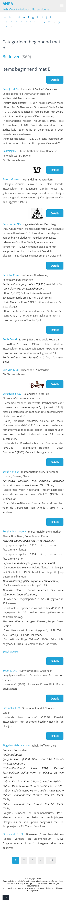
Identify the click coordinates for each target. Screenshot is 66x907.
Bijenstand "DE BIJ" (14, 834)
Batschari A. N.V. (12, 224)
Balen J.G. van (11, 179)
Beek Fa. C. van (11, 275)
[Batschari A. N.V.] (37, 213)
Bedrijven (11, 56)
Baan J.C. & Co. (11, 89)
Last (51, 860)
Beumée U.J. (10, 670)
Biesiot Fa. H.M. (12, 708)
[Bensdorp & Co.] (37, 384)
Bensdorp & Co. (12, 393)
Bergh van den (11, 471)
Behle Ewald (10, 339)
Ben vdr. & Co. (11, 369)
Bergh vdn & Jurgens (14, 531)
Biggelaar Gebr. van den (16, 745)
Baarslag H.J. (10, 150)
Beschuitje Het (11, 651)
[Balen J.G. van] (37, 169)
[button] (61, 6)
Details (55, 79)
